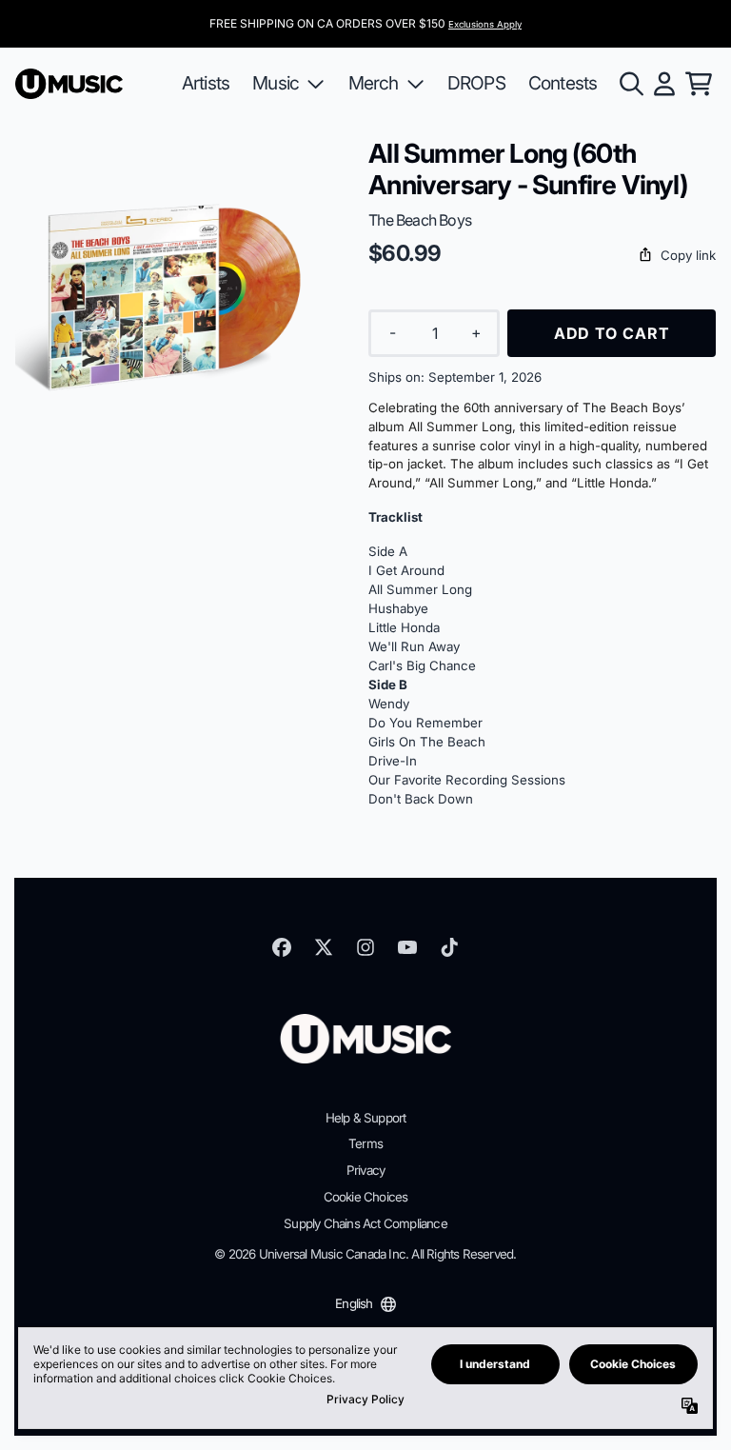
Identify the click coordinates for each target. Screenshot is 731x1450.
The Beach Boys (419, 219)
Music (275, 82)
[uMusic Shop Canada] (69, 84)
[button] (542, 256)
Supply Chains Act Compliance (365, 1223)
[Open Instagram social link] (365, 947)
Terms (365, 1143)
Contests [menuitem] (563, 82)
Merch (373, 82)
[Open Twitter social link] (324, 947)
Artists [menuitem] (205, 82)
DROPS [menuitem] (476, 82)
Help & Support (366, 1117)
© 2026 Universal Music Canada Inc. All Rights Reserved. (365, 1253)
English (353, 1303)
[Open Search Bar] (630, 83)
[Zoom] (172, 295)
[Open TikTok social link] (449, 947)
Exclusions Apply (485, 24)
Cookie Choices (366, 1196)
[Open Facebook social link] (282, 947)
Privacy (365, 1170)
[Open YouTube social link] (407, 947)
